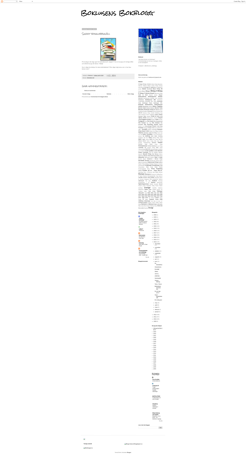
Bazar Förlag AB (157, 89)
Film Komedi (142, 123)
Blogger (129, 452)
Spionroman (159, 182)
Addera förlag (154, 84)
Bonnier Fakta (158, 108)
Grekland (149, 129)
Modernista (153, 155)
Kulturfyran (154, 145)
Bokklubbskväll (90, 77)
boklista (140, 106)
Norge (161, 158)
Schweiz (145, 177)
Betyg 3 (154, 91)
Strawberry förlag (150, 185)
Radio (155, 170)
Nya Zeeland (156, 160)
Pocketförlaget (156, 165)
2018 (155, 230)
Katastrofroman (147, 142)
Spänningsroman (143, 184)
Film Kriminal (156, 123)
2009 (155, 321)
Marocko (140, 154)
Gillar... (139, 129)
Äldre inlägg (131, 94)
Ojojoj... (157, 271)
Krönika (149, 145)
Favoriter (160, 119)
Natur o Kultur (158, 157)
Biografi (152, 93)
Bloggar (160, 95)
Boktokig (141, 243)
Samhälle (140, 177)
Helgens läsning (158, 131)
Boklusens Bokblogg (117, 13)
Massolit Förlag (147, 154)
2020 (155, 226)
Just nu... (157, 273)
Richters (160, 172)
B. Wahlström (152, 87)
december (157, 243)
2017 (155, 233)
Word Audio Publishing (149, 205)
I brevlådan (149, 134)
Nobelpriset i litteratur (152, 158)
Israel (161, 137)
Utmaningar (147, 201)
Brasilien (145, 111)
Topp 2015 (150, 194)
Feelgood (141, 121)
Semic (152, 177)
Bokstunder (142, 235)
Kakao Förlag (150, 140)
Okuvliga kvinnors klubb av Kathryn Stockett (143, 223)
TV (143, 199)
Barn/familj (149, 88)
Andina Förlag (154, 85)
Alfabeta (145, 85)
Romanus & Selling (155, 174)
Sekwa (149, 177)
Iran (147, 137)
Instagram (140, 137)
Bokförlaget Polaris (147, 103)
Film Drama (150, 121)
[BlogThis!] (109, 76)
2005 (154, 367)
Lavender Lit (142, 147)
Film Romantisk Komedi (151, 124)
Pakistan (147, 163)
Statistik (151, 184)
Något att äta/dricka (142, 162)
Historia (140, 133)
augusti (157, 257)
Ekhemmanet (150, 117)
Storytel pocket (142, 185)
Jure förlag (155, 139)
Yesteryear (141, 230)
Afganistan (160, 84)
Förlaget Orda (151, 127)
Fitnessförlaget (148, 126)
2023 (155, 219)
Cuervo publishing (150, 114)
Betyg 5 (142, 93)
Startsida (109, 94)
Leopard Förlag (151, 147)
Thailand (154, 189)
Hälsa (144, 134)
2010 (155, 319)
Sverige (147, 188)
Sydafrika (154, 187)
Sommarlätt (158, 278)
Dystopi (148, 116)
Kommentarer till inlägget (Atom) (99, 96)
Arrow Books (141, 87)
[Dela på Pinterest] (115, 76)
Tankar (146, 189)
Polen (147, 167)
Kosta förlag (158, 144)
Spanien (153, 182)
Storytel (160, 184)
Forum (154, 126)
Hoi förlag (154, 132)
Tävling (156, 199)
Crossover (143, 114)
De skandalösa (158, 264)
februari (157, 309)
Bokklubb (140, 104)
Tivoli (146, 192)
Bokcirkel (140, 98)
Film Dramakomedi (158, 121)
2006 (154, 365)
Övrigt (150, 208)
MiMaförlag (140, 155)
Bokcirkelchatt (146, 98)
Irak (144, 137)
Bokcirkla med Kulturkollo (156, 98)
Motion (158, 155)
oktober (157, 251)
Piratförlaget (148, 165)
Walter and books (158, 204)
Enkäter (149, 119)
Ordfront (160, 162)
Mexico (160, 154)
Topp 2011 (150, 193)
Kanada (140, 142)
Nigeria (144, 158)
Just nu (160, 139)
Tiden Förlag (151, 191)
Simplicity (155, 404)
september (158, 253)
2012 (155, 314)
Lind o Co (147, 149)
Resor (156, 172)
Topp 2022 (145, 197)
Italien (140, 139)
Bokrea (150, 106)
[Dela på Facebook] (113, 76)
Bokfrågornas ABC (150, 99)
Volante (149, 202)
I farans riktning (157, 281)
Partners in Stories (158, 163)
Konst (151, 144)
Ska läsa (148, 180)
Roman (141, 174)
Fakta (156, 119)
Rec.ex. (160, 170)
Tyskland (151, 199)
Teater (150, 189)
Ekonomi (156, 117)
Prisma (140, 170)
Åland (156, 205)
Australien (146, 87)
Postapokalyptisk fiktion (144, 168)
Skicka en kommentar (90, 90)
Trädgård (157, 197)
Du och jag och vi (157, 292)
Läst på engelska (153, 152)
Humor (158, 132)
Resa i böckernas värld (149, 172)
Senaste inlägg (86, 94)
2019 (155, 228)
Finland (160, 124)
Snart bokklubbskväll (158, 296)
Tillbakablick (141, 192)
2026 (155, 215)
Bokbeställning (142, 96)
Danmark (140, 116)
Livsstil (146, 150)
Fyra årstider (156, 379)
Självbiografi (141, 180)
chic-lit (140, 113)
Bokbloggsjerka (152, 96)
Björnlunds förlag (158, 93)
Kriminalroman (142, 146)
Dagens (156, 114)
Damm (160, 114)
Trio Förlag (151, 197)
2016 (155, 235)
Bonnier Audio (142, 108)
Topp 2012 (156, 192)
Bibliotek (147, 93)
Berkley (140, 91)
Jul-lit (150, 139)
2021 (155, 224)
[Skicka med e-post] (108, 76)
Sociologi (160, 180)
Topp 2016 (156, 194)
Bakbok (144, 89)
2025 (155, 217)
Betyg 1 (143, 91)
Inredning (160, 136)
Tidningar (159, 191)
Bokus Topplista (157, 106)
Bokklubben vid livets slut (158, 288)
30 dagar (140, 84)
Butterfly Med (159, 111)
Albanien (140, 85)
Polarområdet (141, 167)
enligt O (141, 229)
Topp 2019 (150, 196)
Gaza (156, 127)
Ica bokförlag (146, 136)
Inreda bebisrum (156, 380)
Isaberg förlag (156, 137)
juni (156, 261)
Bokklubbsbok (149, 104)
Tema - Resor (158, 284)
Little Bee (157, 276)
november (157, 247)
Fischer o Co (141, 126)
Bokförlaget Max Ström (150, 101)
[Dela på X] (111, 76)
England (144, 119)
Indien (155, 136)
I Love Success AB (157, 134)
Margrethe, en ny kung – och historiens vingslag (156, 417)
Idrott (152, 136)
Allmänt (149, 85)
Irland (150, 137)
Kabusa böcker (142, 140)
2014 (155, 239)
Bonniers (141, 109)
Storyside (156, 184)
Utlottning (140, 201)
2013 (155, 242)
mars (156, 307)
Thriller (145, 191)
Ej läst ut (158, 116)
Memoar (157, 154)
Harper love (152, 131)
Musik (161, 155)
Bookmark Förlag (148, 109)
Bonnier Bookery (150, 108)
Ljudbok (151, 150)
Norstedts (141, 160)
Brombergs (150, 111)
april (156, 305)
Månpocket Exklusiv (149, 157)
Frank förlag (159, 126)
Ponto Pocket (158, 167)
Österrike (146, 208)
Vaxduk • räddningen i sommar (155, 407)
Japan (143, 139)
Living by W (155, 385)
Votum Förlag (155, 202)
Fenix (146, 121)
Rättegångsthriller (151, 176)
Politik (151, 167)
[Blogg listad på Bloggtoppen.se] (133, 444)
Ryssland (145, 176)
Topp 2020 (156, 196)
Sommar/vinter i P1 (143, 182)
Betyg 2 (148, 91)
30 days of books (147, 84)
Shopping (157, 177)
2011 (155, 317)
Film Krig (149, 122)
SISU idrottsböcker (154, 179)
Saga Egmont (159, 176)
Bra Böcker (156, 109)
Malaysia (160, 152)
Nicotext (140, 158)
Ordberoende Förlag (153, 162)
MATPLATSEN (156, 396)
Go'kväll (144, 129)
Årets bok (159, 205)
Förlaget (145, 127)
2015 (155, 237)
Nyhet (161, 160)
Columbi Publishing (155, 112)
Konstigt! (157, 269)
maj (156, 303)
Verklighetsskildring (142, 202)
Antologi (160, 85)
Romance (148, 174)
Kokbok (160, 142)
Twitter (146, 199)
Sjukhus (160, 179)
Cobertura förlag (146, 112)
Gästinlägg (154, 129)
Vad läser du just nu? (156, 201)
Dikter (144, 116)
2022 (155, 221)
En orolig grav (158, 300)
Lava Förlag (159, 145)
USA (161, 199)
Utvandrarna (158, 267)
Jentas (147, 139)
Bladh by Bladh (143, 95)
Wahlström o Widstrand (147, 204)
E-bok (153, 116)
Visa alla (147, 257)
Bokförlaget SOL (158, 103)
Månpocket (141, 157)
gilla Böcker (159, 127)
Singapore (146, 179)
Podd (161, 165)
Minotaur (146, 155)
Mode (149, 155)
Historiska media (148, 132)
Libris (157, 147)
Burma (154, 111)
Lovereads (145, 152)
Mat (153, 154)
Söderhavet (141, 189)
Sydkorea (160, 187)
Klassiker (154, 142)
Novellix (151, 160)
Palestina (151, 163)
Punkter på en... (147, 170)
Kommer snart (142, 144)
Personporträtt (141, 165)
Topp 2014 (144, 194)
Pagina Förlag (141, 163)
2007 (154, 363)
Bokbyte (160, 96)
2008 (154, 361)
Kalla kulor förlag (158, 140)
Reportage (140, 172)
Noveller (147, 160)
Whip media (141, 205)
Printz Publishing (156, 168)
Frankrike (140, 127)
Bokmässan (145, 106)
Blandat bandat (153, 95)
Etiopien (153, 119)
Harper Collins (145, 131)
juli (156, 259)
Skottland (154, 180)
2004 (154, 369)
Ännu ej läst (141, 208)
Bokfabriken (141, 99)
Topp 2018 (144, 196)
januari (157, 311)
